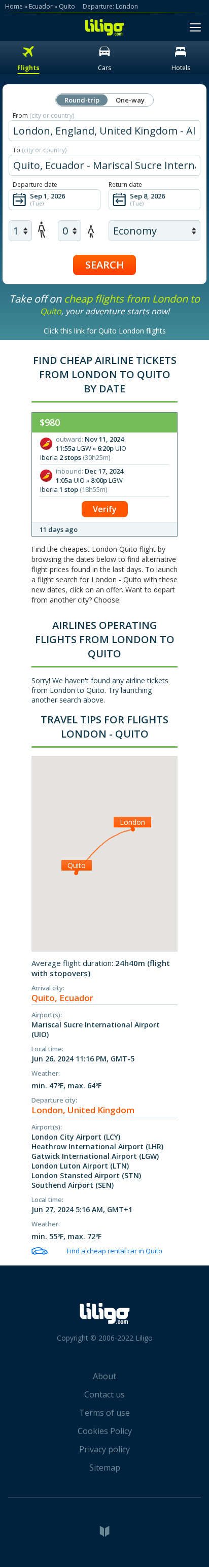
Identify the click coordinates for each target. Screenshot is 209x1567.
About (104, 1376)
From (43, 115)
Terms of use (104, 1412)
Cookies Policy (105, 1431)
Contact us (104, 1394)
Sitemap (104, 1467)
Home (14, 6)
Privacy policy (104, 1449)
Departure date (35, 184)
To (39, 150)
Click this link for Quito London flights (105, 331)
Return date (125, 184)
